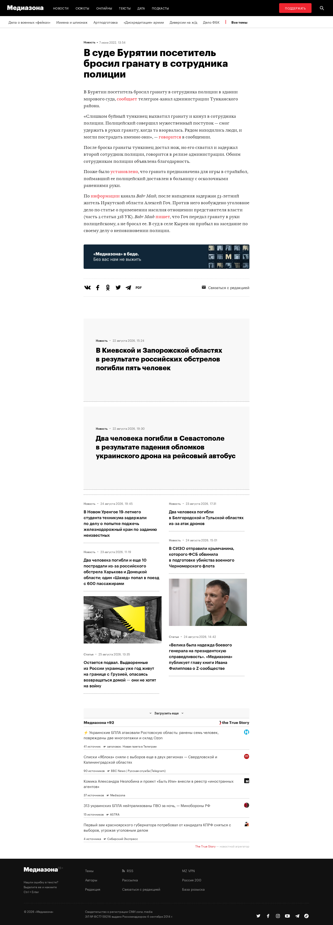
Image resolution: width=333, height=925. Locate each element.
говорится (170, 137)
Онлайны (104, 8)
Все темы (239, 22)
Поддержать (295, 8)
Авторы (91, 879)
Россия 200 (191, 879)
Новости (61, 8)
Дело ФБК (211, 22)
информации (106, 196)
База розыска (193, 889)
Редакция (92, 889)
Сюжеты (82, 8)
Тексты (125, 8)
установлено (124, 172)
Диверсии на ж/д (183, 22)
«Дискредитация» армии (144, 22)
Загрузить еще (166, 713)
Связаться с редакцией (228, 287)
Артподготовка (105, 22)
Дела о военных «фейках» (29, 22)
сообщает (127, 99)
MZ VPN (188, 870)
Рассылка (130, 879)
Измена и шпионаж (72, 22)
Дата (141, 8)
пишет (163, 217)
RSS (129, 870)
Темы (89, 870)
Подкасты (160, 8)
